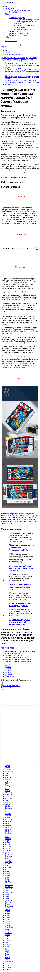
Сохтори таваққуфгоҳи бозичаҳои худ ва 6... (20, 604)
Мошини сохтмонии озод (23, 29)
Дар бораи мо (10, 8)
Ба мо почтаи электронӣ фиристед (13, 177)
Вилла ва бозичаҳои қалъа (18, 16)
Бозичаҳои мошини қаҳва (18, 33)
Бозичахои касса (15, 31)
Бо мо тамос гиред (11, 41)
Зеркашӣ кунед (10, 39)
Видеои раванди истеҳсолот (19, 10)
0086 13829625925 (7, 688)
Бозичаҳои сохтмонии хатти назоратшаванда (24, 26)
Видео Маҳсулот (15, 12)
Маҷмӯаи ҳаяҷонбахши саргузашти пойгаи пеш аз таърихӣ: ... (21, 568)
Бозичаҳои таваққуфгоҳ (18, 35)
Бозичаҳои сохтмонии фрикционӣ (26, 20)
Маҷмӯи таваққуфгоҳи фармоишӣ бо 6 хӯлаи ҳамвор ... (20, 586)
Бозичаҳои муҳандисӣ (17, 18)
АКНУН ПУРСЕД (7, 648)
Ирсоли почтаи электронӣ (10, 686)
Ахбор (7, 37)
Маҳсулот (8, 14)
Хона (7, 6)
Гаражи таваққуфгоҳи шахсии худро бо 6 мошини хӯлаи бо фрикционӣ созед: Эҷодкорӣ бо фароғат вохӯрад (19, 521)
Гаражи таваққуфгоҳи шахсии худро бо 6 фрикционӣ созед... (19, 621)
